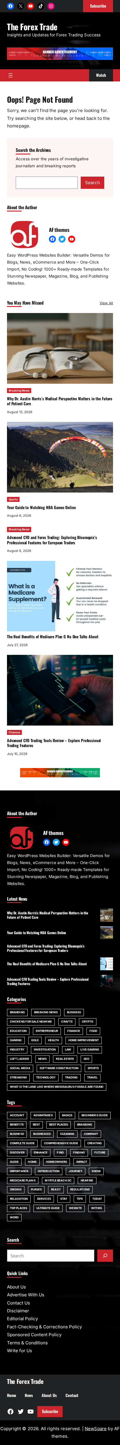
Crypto (87, 1021)
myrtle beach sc (58, 1180)
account (17, 1115)
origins (16, 1189)
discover (17, 1152)
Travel (92, 1077)
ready (56, 1189)
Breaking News (19, 390)
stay (63, 1198)
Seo (86, 1058)
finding (79, 1152)
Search (92, 182)
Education (18, 1030)
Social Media (20, 1068)
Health (53, 1040)
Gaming (16, 1040)
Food (93, 1030)
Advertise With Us (25, 1295)
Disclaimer (18, 1311)
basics (67, 1115)
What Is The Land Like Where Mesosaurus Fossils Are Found (56, 1086)
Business (74, 1012)
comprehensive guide (61, 1143)
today (97, 1198)
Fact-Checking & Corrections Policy (44, 1327)
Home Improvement (83, 1040)
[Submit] (105, 1256)
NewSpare (96, 1428)
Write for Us (19, 1350)
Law (68, 1049)
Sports (13, 499)
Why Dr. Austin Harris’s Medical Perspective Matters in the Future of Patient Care (59, 401)
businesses (42, 1133)
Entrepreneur (47, 1030)
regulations (80, 1189)
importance (19, 1171)
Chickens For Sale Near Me (31, 1021)
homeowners (56, 1161)
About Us (16, 1287)
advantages (43, 1115)
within (96, 1208)
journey (75, 1171)
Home (32, 1161)
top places (18, 1208)
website (75, 1208)
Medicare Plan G (23, 1180)
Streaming (18, 1077)
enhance (41, 1152)
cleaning (67, 1133)
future (100, 1152)
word (14, 1217)
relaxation (19, 1198)
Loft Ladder (19, 1058)
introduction (48, 1171)
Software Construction (59, 1068)
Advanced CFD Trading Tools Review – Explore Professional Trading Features (54, 743)
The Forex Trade (32, 26)
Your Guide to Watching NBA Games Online (41, 507)
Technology (46, 1077)
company (91, 1133)
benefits (17, 1124)
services (44, 1198)
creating (94, 1143)
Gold (35, 1040)
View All (106, 303)
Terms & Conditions (27, 1343)
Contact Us (18, 1303)
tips (80, 1198)
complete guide (22, 1143)
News (42, 1058)
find (60, 1152)
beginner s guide (95, 1115)
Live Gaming (89, 1049)
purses (36, 1189)
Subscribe (50, 1411)
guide (14, 1161)
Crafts (67, 1021)
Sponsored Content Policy (34, 1334)
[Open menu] (10, 75)
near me (87, 1180)
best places (58, 1124)
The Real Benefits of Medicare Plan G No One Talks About (52, 636)
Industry (17, 1049)
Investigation (45, 1049)
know (96, 1171)
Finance (14, 732)
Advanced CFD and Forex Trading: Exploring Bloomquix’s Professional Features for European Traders (52, 539)
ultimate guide (48, 1208)
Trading (71, 1077)
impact (81, 1161)
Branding (17, 1012)
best (36, 1124)
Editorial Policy (22, 1318)
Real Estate (65, 1058)
